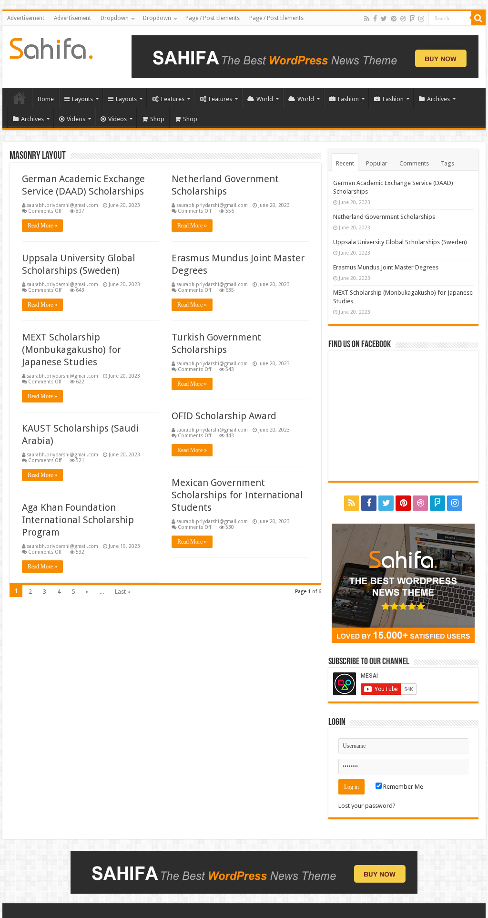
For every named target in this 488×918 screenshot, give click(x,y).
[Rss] (366, 18)
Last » (122, 591)
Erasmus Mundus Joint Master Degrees (385, 267)
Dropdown (115, 18)
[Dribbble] (403, 18)
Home (19, 98)
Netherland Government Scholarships (384, 216)
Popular (376, 163)
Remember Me (402, 786)
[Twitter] (384, 18)
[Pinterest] (393, 18)
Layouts (82, 99)
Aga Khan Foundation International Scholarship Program (78, 520)
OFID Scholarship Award (224, 416)
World (264, 99)
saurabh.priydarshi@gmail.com (62, 205)
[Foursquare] (412, 18)
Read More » (42, 225)
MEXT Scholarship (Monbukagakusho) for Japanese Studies (71, 349)
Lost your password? (367, 805)
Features (172, 99)
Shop (157, 119)
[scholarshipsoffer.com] (51, 46)
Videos (76, 119)
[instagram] (421, 18)
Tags (447, 163)
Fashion (348, 99)
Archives (438, 99)
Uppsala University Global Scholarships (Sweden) (400, 242)
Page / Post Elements (212, 18)
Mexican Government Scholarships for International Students (237, 495)
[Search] (478, 18)
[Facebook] (375, 18)
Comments (414, 163)
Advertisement (25, 18)
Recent (345, 163)
